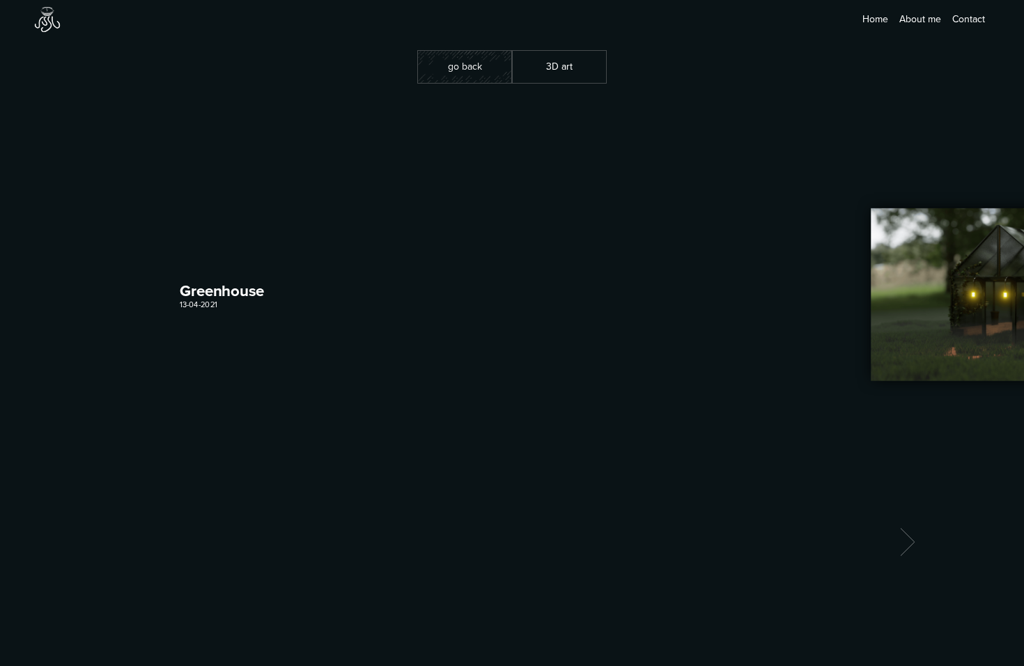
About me (920, 19)
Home (875, 19)
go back (465, 66)
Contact (968, 19)
